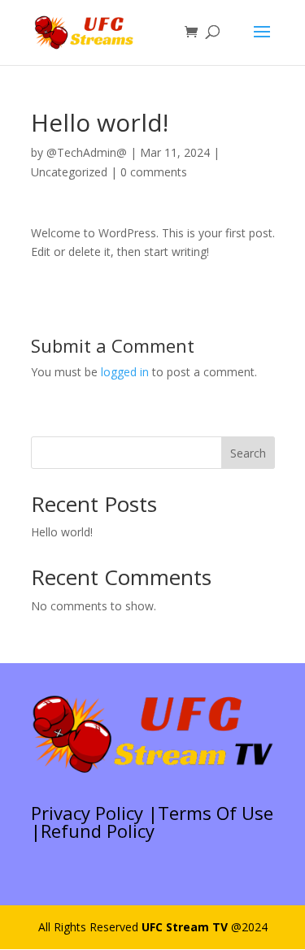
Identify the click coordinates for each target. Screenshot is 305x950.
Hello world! (62, 532)
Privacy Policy (87, 812)
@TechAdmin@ (86, 152)
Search (248, 453)
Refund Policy (98, 830)
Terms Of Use (215, 812)
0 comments (153, 172)
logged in (125, 372)
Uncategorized (69, 172)
